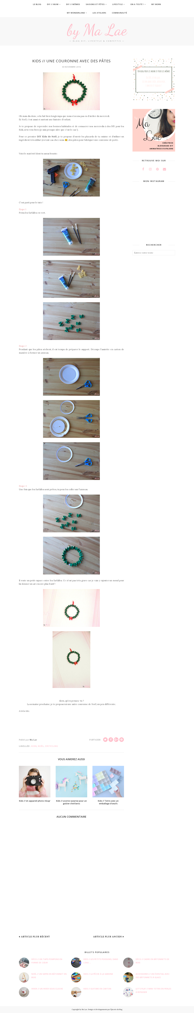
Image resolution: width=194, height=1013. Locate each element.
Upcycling (51, 746)
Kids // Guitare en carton (97, 988)
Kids (34, 746)
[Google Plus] (116, 739)
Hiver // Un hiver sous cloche (47, 988)
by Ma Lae (97, 30)
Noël (41, 746)
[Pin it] (121, 739)
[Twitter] (105, 739)
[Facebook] (111, 739)
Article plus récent (35, 936)
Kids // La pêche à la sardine (98, 974)
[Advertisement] (71, 911)
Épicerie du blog (116, 1009)
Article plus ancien (107, 936)
